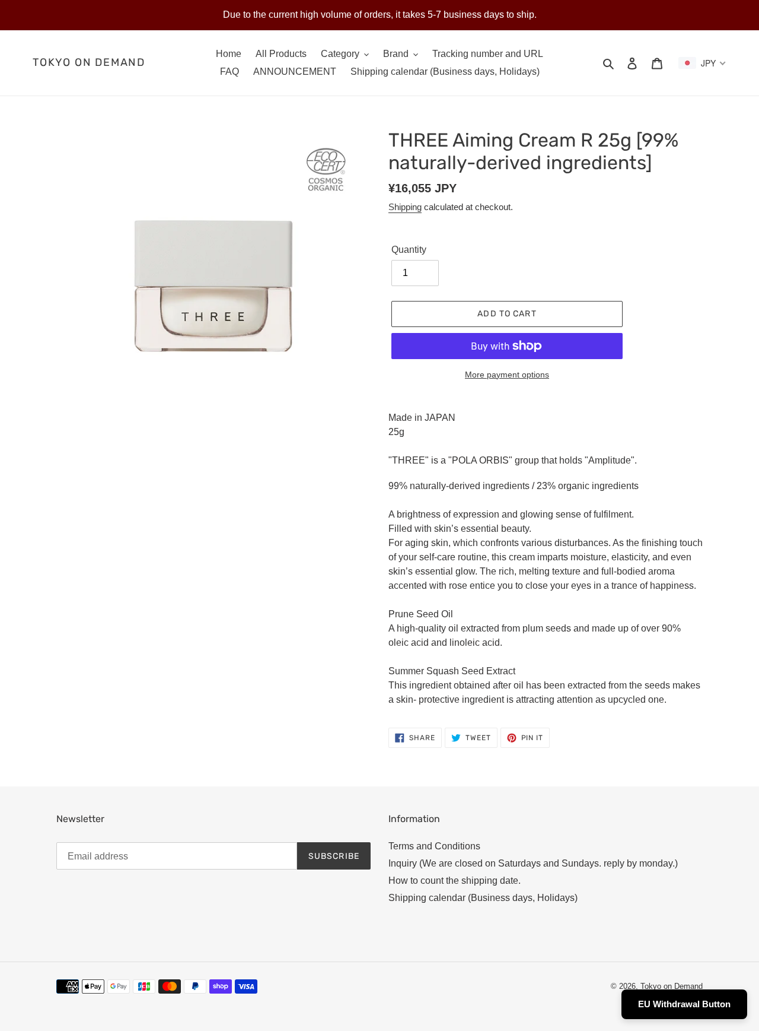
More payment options (507, 374)
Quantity (408, 250)
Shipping (405, 207)
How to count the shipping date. (454, 880)
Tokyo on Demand (89, 62)
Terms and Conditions (434, 846)
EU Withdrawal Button (684, 1004)
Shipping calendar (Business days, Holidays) (483, 898)
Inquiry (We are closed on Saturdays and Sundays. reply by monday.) (533, 863)
